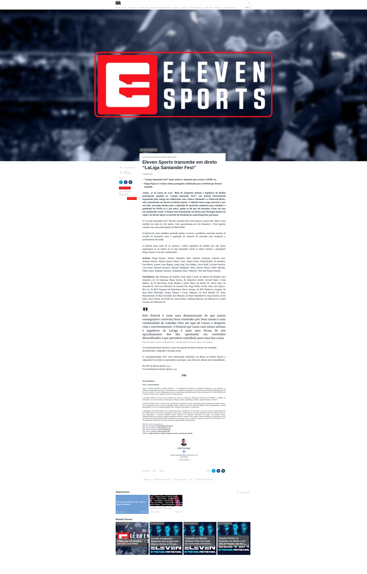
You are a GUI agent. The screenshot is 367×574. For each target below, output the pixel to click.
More (247, 7)
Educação (218, 8)
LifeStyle (184, 8)
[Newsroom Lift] (119, 4)
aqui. (169, 366)
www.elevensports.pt (156, 424)
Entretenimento (196, 8)
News (118, 8)
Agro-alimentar (229, 8)
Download (145, 512)
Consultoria (143, 8)
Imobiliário (208, 8)
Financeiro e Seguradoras (160, 8)
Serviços (175, 8)
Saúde (123, 8)
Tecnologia (132, 8)
